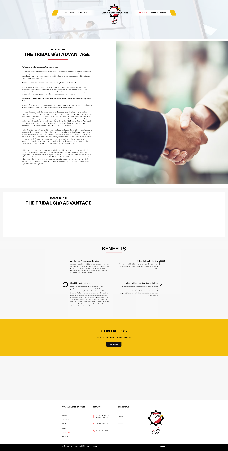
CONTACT (65, 436)
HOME (64, 415)
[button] (73, 12)
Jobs (64, 428)
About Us (65, 420)
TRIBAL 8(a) (66, 432)
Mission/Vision (67, 424)
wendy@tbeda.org (102, 423)
